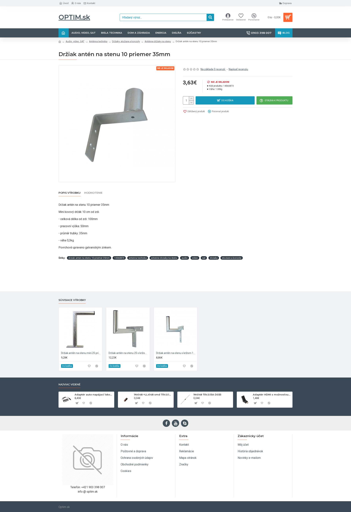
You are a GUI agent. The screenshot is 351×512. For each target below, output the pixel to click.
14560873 (119, 258)
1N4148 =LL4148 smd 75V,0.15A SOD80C (153, 394)
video (195, 258)
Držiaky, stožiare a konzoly (126, 41)
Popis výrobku (69, 192)
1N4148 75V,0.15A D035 (207, 394)
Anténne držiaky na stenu (158, 41)
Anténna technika (98, 41)
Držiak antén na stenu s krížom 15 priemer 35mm (176, 353)
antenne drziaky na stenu (164, 258)
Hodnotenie (93, 192)
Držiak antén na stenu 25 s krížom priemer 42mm (129, 353)
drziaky (214, 258)
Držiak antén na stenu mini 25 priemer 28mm (81, 353)
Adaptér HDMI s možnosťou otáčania (272, 394)
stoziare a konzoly (231, 258)
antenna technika (138, 258)
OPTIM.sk (74, 17)
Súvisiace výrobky (72, 300)
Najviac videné (69, 384)
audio (185, 258)
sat (203, 258)
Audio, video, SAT (75, 41)
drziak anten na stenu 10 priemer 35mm (89, 258)
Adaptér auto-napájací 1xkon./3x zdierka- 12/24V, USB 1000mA (94, 394)
